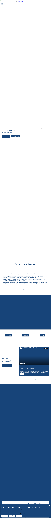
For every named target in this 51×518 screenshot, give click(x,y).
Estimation (48, 3)
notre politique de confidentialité (36, 513)
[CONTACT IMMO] (23, 4)
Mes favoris (35, 3)
